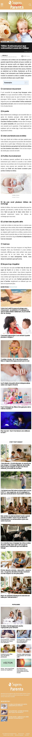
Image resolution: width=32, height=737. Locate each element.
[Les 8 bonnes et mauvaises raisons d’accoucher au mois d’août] (24, 663)
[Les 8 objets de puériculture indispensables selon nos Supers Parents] (16, 372)
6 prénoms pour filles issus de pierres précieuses (6, 655)
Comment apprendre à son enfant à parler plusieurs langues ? (15, 336)
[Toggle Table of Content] (25, 82)
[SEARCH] (30, 5)
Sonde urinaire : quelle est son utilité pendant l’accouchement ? (24, 641)
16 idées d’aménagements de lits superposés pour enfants (12, 627)
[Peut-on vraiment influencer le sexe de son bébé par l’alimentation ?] (16, 585)
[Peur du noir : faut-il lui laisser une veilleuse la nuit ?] (16, 420)
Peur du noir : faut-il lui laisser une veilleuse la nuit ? (15, 432)
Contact (28, 733)
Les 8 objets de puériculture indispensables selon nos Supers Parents (15, 384)
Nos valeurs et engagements (9, 733)
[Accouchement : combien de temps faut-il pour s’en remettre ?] (8, 634)
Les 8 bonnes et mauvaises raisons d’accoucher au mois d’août (23, 670)
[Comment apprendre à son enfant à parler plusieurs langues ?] (16, 325)
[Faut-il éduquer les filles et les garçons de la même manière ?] (16, 396)
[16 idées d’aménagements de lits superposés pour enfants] (16, 615)
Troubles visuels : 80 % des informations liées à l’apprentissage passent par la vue (15, 360)
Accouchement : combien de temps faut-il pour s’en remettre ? (8, 641)
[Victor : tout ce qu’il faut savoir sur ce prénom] (8, 663)
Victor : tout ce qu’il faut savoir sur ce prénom (7, 669)
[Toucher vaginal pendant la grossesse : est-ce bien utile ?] (24, 648)
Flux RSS (27, 735)
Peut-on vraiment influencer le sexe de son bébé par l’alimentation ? (15, 596)
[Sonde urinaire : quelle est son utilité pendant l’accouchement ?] (24, 634)
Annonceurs (21, 733)
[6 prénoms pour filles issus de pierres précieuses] (8, 648)
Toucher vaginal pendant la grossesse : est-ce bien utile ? (24, 655)
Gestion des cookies (8, 735)
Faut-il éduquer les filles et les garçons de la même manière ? (16, 408)
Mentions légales (19, 735)
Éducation (13, 287)
